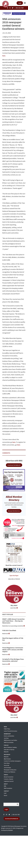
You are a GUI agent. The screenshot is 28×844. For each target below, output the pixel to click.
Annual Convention (8, 777)
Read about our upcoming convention (13, 626)
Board (5, 795)
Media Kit (6, 752)
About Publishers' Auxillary (10, 747)
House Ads (6, 765)
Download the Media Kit (14, 465)
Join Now (6, 738)
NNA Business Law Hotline (10, 740)
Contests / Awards (8, 779)
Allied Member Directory (14, 498)
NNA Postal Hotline (8, 742)
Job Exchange (7, 767)
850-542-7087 (16, 814)
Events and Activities (9, 736)
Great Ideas (7, 763)
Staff (5, 793)
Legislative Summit (9, 781)
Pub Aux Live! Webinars (9, 772)
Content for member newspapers (12, 761)
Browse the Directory (14, 511)
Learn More (13, 608)
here (3, 56)
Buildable (10, 830)
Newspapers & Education (10, 769)
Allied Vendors (7, 759)
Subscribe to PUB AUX (14, 579)
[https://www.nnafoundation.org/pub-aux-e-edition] (14, 552)
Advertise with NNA (14, 460)
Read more (5, 633)
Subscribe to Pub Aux (9, 749)
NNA (5, 786)
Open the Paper (14, 575)
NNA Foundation (8, 788)
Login (19, 3)
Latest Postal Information (10, 731)
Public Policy (7, 729)
